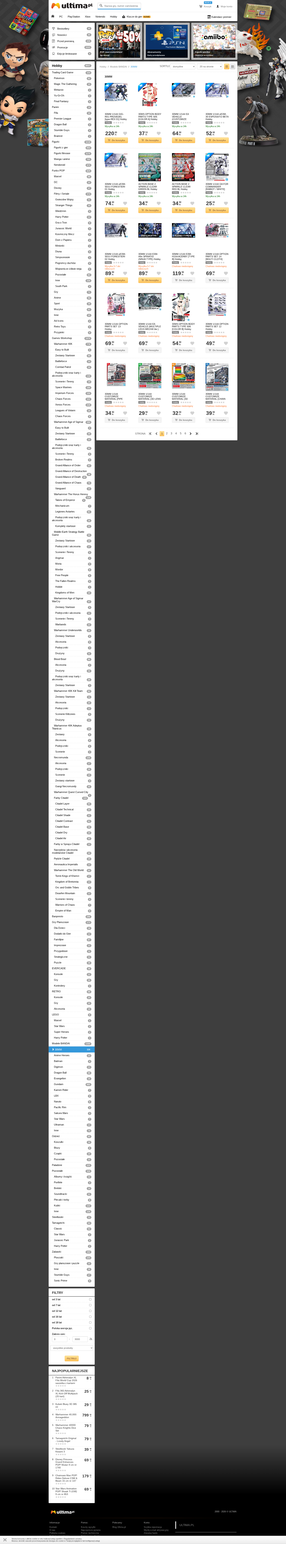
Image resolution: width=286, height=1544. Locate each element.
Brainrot (71, 135)
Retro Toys (71, 326)
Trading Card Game (71, 72)
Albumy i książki (71, 1176)
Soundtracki (71, 1193)
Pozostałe (71, 274)
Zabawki (71, 1251)
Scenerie (71, 751)
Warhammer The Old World (71, 870)
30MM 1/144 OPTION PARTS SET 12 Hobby (217, 326)
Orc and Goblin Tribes (71, 887)
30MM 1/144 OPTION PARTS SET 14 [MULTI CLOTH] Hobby (217, 258)
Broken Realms (71, 459)
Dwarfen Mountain (71, 893)
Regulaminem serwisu (73, 1539)
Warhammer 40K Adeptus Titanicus (71, 727)
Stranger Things (71, 205)
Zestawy (71, 734)
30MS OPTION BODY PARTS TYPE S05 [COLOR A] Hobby (149, 116)
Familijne (71, 939)
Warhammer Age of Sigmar (71, 421)
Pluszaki (71, 1257)
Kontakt (53, 1527)
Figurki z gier (71, 147)
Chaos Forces (71, 398)
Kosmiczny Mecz (71, 234)
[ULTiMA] (72, 6)
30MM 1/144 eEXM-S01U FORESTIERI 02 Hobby (115, 256)
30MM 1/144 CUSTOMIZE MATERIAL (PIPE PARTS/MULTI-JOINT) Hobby (114, 399)
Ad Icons (71, 320)
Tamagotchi (71, 1222)
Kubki (71, 1205)
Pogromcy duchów (71, 263)
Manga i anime (71, 159)
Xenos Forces (71, 404)
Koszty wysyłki (88, 1527)
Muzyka (71, 309)
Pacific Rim (71, 1107)
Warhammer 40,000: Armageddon (66, 1416)
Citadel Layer (71, 803)
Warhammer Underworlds (71, 630)
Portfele (71, 1182)
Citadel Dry (71, 832)
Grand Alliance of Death (69, 476)
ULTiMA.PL (186, 1525)
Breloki (71, 1188)
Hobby (71, 65)
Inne (71, 280)
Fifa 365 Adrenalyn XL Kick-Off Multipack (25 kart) (66, 1393)
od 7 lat (56, 1305)
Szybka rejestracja (153, 1527)
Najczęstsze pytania (90, 1530)
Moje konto (224, 6)
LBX (71, 1095)
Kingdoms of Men (71, 592)
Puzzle (71, 962)
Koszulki (71, 1142)
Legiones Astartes (71, 511)
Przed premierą (71, 41)
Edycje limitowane (71, 53)
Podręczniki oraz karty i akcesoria (71, 374)
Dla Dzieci (71, 927)
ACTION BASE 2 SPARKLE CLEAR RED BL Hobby (181, 186)
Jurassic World (71, 228)
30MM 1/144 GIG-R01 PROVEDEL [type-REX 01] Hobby (116, 116)
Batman (71, 1061)
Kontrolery (71, 985)
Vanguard (71, 488)
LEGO (71, 1014)
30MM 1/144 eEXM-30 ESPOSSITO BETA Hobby (217, 116)
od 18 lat (57, 1322)
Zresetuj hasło (150, 1533)
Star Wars (71, 1026)
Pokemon (71, 78)
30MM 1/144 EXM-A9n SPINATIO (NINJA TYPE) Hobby (149, 256)
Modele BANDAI (71, 1043)
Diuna (71, 251)
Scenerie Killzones (71, 714)
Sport (71, 303)
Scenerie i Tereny (71, 381)
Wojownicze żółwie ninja (71, 268)
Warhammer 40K (71, 343)
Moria (71, 563)
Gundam (71, 1084)
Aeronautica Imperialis (71, 864)
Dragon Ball (71, 124)
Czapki (71, 1153)
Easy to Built (71, 349)
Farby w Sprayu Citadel (71, 844)
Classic (71, 1228)
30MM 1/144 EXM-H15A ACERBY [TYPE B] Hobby (183, 256)
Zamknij (5, 1539)
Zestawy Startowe (71, 355)
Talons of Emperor (68, 500)
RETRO (71, 991)
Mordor (71, 569)
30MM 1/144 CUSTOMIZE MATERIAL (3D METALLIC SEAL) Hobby (181, 399)
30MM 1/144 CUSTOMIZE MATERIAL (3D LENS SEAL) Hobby (149, 398)
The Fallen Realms (71, 581)
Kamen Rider (71, 1090)
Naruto (71, 1101)
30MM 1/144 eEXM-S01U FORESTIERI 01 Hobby (115, 186)
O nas (52, 1530)
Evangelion (71, 1078)
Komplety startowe (71, 526)
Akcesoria (71, 641)
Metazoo (71, 89)
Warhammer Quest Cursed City (71, 793)
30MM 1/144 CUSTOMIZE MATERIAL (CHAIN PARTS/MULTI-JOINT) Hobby (215, 399)
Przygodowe (71, 951)
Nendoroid (71, 164)
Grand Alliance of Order (71, 465)
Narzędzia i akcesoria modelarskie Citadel (71, 851)
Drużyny (71, 653)
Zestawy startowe (71, 780)
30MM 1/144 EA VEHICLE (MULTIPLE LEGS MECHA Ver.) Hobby (149, 328)
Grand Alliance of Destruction (71, 472)
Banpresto (71, 916)
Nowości (71, 34)
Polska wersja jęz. (62, 1328)
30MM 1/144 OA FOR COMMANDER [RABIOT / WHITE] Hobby (217, 188)
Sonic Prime (71, 1280)
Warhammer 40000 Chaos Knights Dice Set (65, 1428)
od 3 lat (56, 1299)
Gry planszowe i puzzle (71, 1263)
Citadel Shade (71, 815)
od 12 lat (57, 1310)
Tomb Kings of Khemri (71, 875)
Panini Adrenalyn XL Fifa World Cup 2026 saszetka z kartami (66, 1380)
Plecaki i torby (71, 1199)
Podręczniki (71, 647)
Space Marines (71, 387)
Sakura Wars (71, 1113)
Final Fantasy (71, 101)
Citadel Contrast (71, 821)
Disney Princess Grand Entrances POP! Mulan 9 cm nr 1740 (66, 1463)
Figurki (71, 141)
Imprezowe (71, 945)
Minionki (71, 245)
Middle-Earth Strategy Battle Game (71, 533)
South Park (71, 286)
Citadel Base (71, 826)
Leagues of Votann (71, 410)
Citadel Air (71, 838)
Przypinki (71, 332)
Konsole (71, 974)
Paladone (71, 1165)
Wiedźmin (71, 211)
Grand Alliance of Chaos (71, 482)
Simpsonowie (71, 257)
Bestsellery (71, 28)
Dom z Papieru (71, 239)
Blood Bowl (71, 659)
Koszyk (205, 6)
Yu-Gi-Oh (71, 95)
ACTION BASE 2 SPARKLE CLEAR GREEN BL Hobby (147, 186)
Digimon (71, 1066)
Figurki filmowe (71, 153)
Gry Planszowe (71, 922)
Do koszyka (118, 140)
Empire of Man (71, 910)
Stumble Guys (71, 130)
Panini (71, 107)
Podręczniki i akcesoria (71, 546)
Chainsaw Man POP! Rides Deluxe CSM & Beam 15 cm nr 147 (66, 1478)
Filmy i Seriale (71, 193)
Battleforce (71, 361)
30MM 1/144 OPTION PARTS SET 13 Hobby (116, 326)
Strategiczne (71, 956)
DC (71, 182)
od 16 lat (57, 1316)
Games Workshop (71, 338)
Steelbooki (71, 1217)
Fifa (71, 112)
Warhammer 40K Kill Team (71, 690)
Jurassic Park (71, 1240)
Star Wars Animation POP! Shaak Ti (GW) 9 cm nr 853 (66, 1491)
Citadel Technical (71, 809)
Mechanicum (71, 505)
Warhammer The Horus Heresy (71, 495)
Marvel (71, 176)
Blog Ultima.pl (119, 1527)
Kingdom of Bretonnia (71, 881)
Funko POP (71, 170)
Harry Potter (71, 216)
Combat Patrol (71, 367)
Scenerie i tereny (71, 899)
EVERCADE (71, 968)
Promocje (71, 47)
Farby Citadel (69, 797)
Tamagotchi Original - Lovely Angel (65, 1439)
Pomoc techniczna (90, 1533)
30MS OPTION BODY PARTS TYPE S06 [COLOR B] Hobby (183, 326)
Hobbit (71, 586)
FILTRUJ (71, 1358)
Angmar (71, 557)
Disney (71, 187)
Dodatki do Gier (71, 933)
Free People (71, 575)
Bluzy (71, 1147)
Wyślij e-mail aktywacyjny (156, 1530)
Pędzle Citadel (71, 858)
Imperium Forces (71, 393)
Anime (71, 297)
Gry (71, 291)
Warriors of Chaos (71, 904)
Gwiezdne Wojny (71, 199)
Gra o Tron (71, 222)
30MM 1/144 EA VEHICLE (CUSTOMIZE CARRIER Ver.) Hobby (183, 118)
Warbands (71, 624)
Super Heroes (71, 1031)
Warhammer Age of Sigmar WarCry (71, 600)
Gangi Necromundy (71, 786)
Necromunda (71, 757)
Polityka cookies (57, 1533)
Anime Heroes (71, 1055)
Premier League (71, 118)
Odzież (71, 1136)
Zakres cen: (58, 1334)
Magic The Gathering (71, 84)
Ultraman (71, 1124)
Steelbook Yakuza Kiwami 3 (64, 1450)
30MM (72, 1049)
